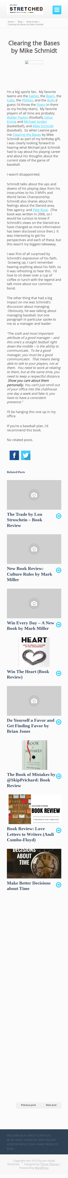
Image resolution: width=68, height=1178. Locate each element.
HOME (40, 1144)
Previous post (28, 1105)
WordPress (42, 1168)
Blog (23, 1135)
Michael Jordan (35, 121)
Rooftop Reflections (21, 1144)
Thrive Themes (49, 1164)
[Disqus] (34, 952)
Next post (51, 1105)
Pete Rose (40, 210)
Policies (50, 1140)
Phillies (27, 100)
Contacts (44, 1135)
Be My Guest (15, 1140)
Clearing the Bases (27, 134)
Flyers (41, 104)
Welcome (13, 1135)
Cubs (11, 100)
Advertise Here (34, 1140)
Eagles (34, 96)
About (32, 1135)
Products (51, 1144)
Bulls (51, 100)
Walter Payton (17, 117)
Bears (50, 96)
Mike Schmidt (43, 126)
